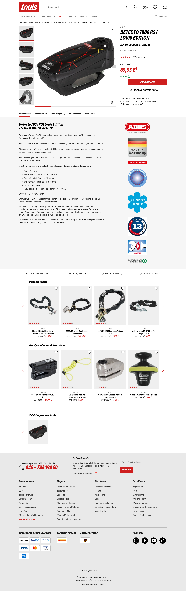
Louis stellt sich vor (103, 487)
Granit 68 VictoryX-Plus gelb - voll (143, 395)
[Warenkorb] (164, 7)
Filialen (98, 491)
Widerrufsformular (141, 503)
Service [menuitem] (94, 16)
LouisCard (23, 511)
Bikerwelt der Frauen (66, 487)
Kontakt (22, 487)
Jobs (97, 499)
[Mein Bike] (145, 7)
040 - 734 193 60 (41, 467)
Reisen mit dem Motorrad (68, 507)
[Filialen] (135, 7)
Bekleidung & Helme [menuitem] (27, 16)
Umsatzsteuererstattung (105, 507)
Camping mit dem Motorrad (69, 519)
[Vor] (114, 66)
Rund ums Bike (63, 511)
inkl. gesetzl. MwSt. (135, 98)
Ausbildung (100, 495)
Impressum (138, 487)
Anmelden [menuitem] (162, 16)
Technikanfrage (26, 495)
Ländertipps (62, 495)
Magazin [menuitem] (83, 16)
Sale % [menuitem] (62, 16)
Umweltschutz (139, 511)
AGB (135, 491)
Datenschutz (138, 495)
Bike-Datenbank (26, 499)
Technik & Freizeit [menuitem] (47, 16)
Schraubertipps (63, 499)
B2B (21, 491)
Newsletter (23, 503)
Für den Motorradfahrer (67, 515)
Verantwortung (101, 511)
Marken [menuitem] (72, 16)
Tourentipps (62, 491)
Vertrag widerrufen (27, 519)
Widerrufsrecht (139, 499)
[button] (126, 7)
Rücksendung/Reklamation (31, 515)
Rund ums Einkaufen (104, 503)
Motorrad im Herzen (66, 503)
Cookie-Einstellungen (142, 515)
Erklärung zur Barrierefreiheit (145, 507)
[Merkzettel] (154, 7)
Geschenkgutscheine (28, 507)
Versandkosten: (125, 101)
